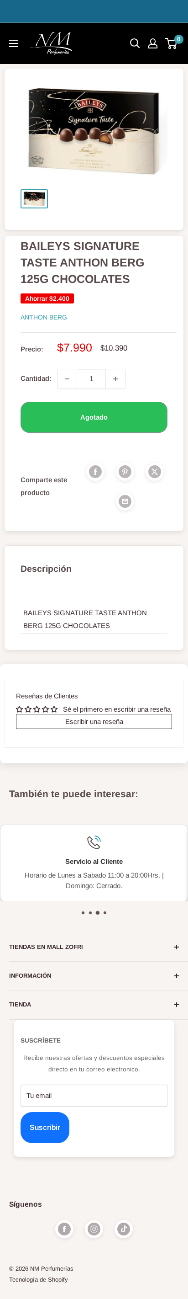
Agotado (94, 417)
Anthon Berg (44, 317)
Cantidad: (36, 378)
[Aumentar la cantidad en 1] (115, 379)
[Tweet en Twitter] (154, 471)
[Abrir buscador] (135, 43)
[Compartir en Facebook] (95, 471)
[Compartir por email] (125, 501)
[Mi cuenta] (152, 43)
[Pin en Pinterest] (125, 471)
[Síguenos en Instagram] (94, 1229)
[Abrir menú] (13, 43)
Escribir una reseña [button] (94, 721)
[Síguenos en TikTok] (123, 1229)
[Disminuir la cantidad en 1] (67, 379)
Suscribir (45, 1127)
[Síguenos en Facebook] (64, 1229)
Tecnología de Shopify (38, 1279)
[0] (171, 43)
